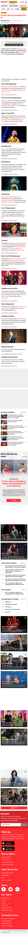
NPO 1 (14, 95)
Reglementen (5, 875)
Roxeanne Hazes (14, 260)
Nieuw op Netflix (6, 857)
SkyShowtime (5, 898)
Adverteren (4, 905)
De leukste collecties (7, 864)
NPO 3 (16, 124)
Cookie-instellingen (7, 926)
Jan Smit (3, 119)
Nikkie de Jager (13, 259)
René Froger (22, 118)
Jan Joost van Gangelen (12, 248)
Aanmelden (24, 824)
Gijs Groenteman (13, 105)
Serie (8, 9)
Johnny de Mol (20, 250)
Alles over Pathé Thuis (7, 862)
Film (12, 9)
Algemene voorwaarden (8, 918)
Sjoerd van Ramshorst (7, 100)
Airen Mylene (6, 245)
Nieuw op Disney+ (6, 860)
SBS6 (15, 168)
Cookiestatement (6, 923)
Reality (3, 9)
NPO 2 (16, 110)
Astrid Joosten (5, 214)
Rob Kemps (7, 90)
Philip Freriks (4, 197)
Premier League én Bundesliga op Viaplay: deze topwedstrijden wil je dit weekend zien (14, 483)
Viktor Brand (18, 246)
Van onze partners (6, 908)
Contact (3, 900)
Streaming (17, 9)
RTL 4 (16, 159)
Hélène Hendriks (19, 308)
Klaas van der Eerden (20, 243)
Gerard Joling (10, 119)
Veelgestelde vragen (7, 873)
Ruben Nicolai (5, 149)
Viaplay (23, 495)
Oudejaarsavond (21, 49)
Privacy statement (6, 921)
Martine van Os (5, 86)
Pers (2, 878)
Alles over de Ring (6, 880)
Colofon (3, 903)
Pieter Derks (20, 319)
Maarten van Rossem (15, 197)
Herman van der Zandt (7, 202)
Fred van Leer (22, 259)
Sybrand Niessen (15, 86)
